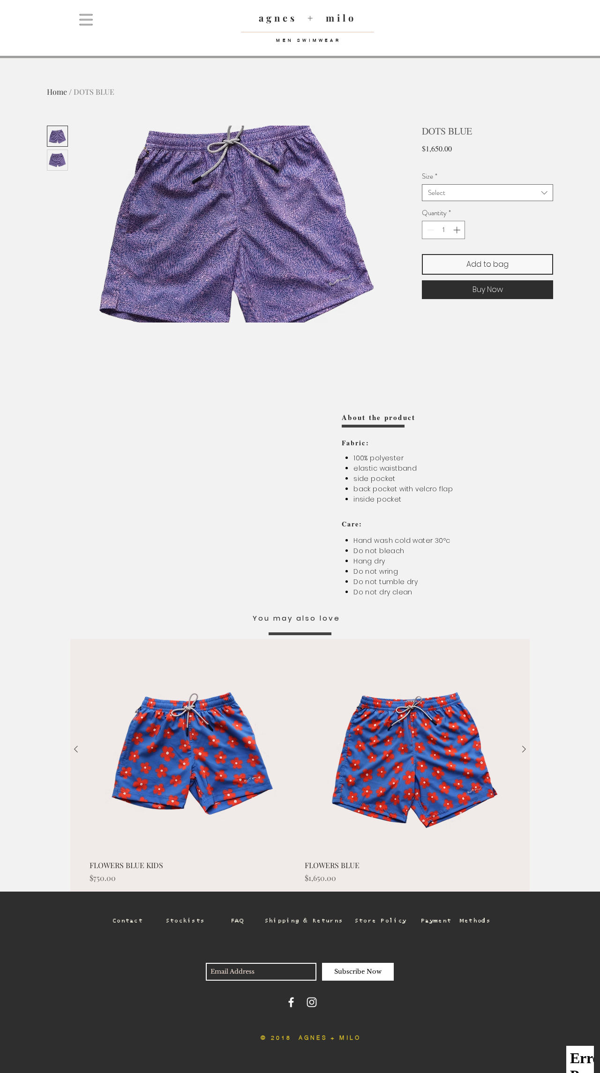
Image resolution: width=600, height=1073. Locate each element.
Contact (127, 921)
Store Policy (380, 921)
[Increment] (457, 230)
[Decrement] (429, 230)
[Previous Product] (76, 749)
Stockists (185, 921)
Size (429, 176)
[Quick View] (192, 750)
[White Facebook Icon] (291, 1002)
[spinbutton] (443, 230)
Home (57, 92)
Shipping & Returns (303, 921)
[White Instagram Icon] (311, 1002)
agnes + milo (307, 17)
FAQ (237, 921)
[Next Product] (524, 749)
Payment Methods (455, 921)
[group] (300, 765)
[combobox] (487, 192)
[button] (86, 20)
